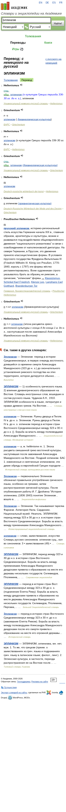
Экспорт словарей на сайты (14, 692)
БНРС (7, 124)
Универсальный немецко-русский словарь (26, 103)
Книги (48, 42)
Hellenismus (56, 103)
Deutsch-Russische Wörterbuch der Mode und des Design (33, 208)
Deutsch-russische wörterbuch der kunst (24, 191)
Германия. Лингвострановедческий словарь (27, 291)
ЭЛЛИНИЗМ (11, 386)
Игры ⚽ (18, 49)
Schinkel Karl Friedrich (17, 281)
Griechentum (18, 124)
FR (60, 2)
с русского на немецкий (53, 61)
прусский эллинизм (16, 228)
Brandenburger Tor (26, 285)
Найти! (58, 23)
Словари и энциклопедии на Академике (31, 13)
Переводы (18, 42)
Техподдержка (23, 681)
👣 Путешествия (9, 687)
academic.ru (14, 6)
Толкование (11, 80)
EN (40, 2)
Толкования (33, 36)
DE (47, 2)
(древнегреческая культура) (40, 165)
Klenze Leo (37, 281)
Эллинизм (10, 356)
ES (54, 2)
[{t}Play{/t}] (21, 85)
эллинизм (16, 94)
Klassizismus (52, 278)
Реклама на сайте (39, 681)
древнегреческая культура (34, 119)
